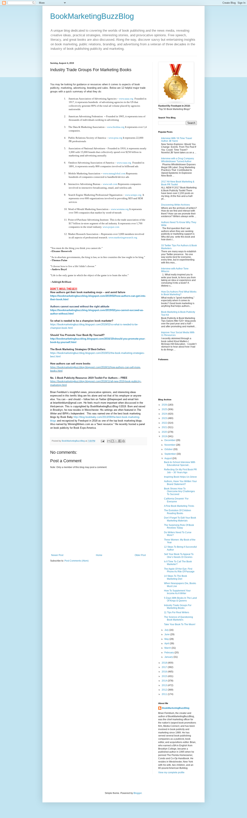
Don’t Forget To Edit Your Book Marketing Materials (180, 519)
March (168, 648)
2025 (165, 409)
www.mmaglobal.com (114, 173)
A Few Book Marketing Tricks (179, 506)
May (166, 639)
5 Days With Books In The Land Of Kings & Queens (180, 599)
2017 (165, 667)
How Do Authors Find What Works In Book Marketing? (178, 293)
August (168, 458)
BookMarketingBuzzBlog (92, 16)
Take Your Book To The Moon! (179, 624)
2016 (165, 671)
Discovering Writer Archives (175, 204)
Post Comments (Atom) (76, 560)
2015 (165, 676)
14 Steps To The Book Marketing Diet (175, 577)
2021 (165, 427)
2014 (165, 680)
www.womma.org (120, 209)
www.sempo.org (133, 194)
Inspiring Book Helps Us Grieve (180, 477)
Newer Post (57, 555)
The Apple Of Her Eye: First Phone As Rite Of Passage (179, 570)
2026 (165, 404)
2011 (165, 694)
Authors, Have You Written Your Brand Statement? (180, 482)
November (170, 445)
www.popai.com (111, 226)
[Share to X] (116, 441)
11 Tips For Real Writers (176, 612)
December (170, 440)
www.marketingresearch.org (122, 237)
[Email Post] (102, 441)
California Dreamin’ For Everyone (176, 500)
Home (99, 555)
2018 (165, 662)
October (168, 449)
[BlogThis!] (112, 441)
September (170, 454)
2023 (165, 418)
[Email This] (109, 441)
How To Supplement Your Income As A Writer (177, 592)
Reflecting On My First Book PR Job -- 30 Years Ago (180, 471)
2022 (165, 423)
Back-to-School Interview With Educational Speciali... (179, 463)
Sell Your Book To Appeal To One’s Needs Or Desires (179, 555)
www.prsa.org (115, 137)
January (168, 657)
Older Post (140, 555)
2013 (165, 685)
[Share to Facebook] (120, 441)
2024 (165, 413)
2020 (165, 432)
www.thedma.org (115, 127)
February (169, 652)
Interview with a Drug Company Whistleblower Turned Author (177, 160)
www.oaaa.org (124, 162)
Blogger (138, 793)
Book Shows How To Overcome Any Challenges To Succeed (179, 491)
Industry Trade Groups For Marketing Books (177, 606)
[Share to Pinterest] (123, 441)
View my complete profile (171, 772)
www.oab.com (110, 184)
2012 (165, 689)
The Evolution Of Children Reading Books (177, 511)
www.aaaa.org (126, 98)
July (166, 630)
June (167, 634)
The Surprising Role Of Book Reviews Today (179, 526)
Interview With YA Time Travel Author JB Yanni (176, 139)
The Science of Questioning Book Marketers (178, 618)
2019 (165, 436)
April (167, 643)
